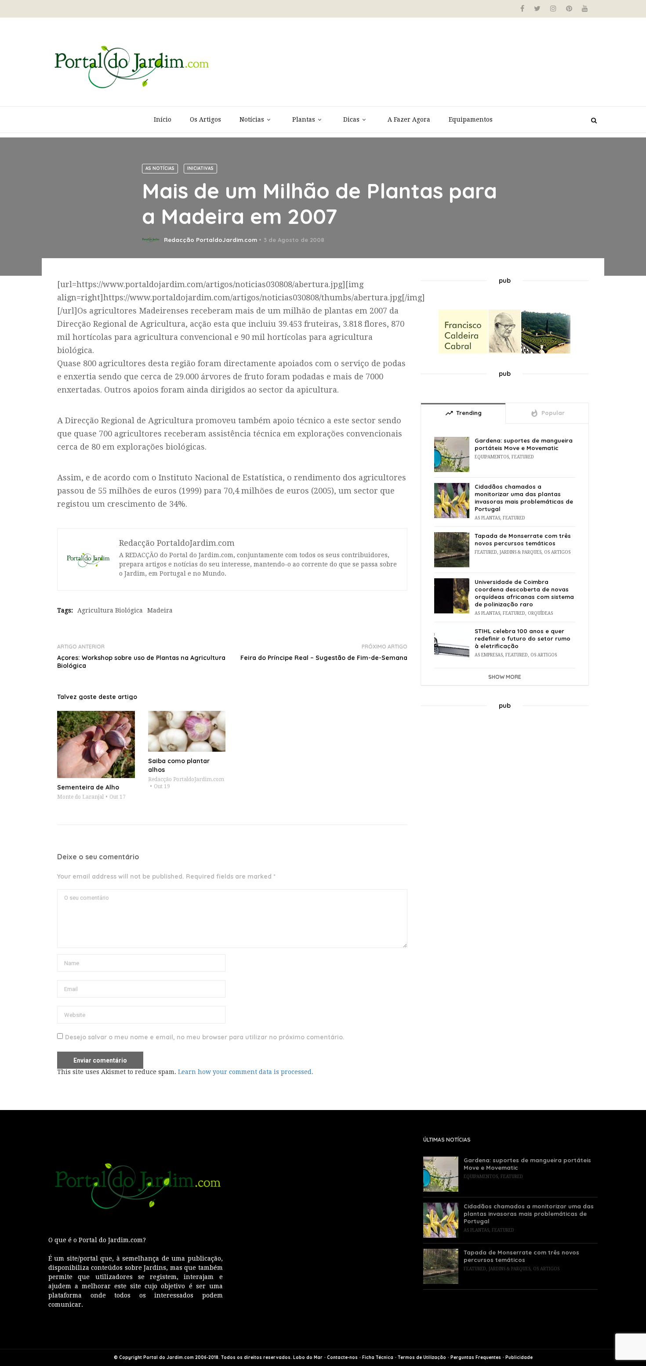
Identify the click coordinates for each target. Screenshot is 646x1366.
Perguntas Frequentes (475, 1357)
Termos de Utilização (422, 1357)
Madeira (160, 610)
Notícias (252, 119)
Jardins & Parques (520, 552)
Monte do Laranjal (80, 797)
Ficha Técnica (377, 1357)
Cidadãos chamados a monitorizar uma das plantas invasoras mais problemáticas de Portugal (524, 497)
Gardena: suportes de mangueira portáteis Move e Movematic (524, 444)
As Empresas (489, 654)
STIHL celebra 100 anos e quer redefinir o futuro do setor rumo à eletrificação (522, 638)
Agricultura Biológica (110, 610)
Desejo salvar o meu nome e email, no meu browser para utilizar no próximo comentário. (205, 1037)
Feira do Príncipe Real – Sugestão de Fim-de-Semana (323, 658)
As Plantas (487, 517)
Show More (504, 677)
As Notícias (159, 168)
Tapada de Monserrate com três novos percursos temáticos (523, 539)
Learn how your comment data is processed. (245, 1071)
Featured (523, 456)
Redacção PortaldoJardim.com (210, 239)
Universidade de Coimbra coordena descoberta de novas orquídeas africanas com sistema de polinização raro (524, 593)
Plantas (303, 119)
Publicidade (519, 1357)
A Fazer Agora (409, 119)
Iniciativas (200, 168)
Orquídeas (540, 613)
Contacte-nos (342, 1357)
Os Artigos (205, 119)
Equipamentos (471, 119)
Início (162, 119)
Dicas (351, 119)
